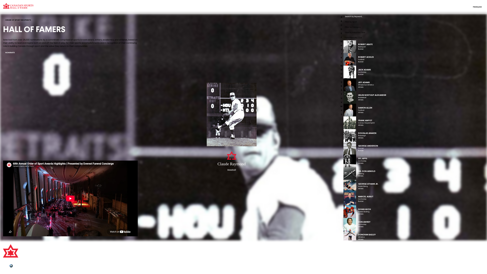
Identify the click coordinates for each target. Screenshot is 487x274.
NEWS (126, 258)
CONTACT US (129, 251)
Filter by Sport (351, 22)
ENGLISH (464, 7)
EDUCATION (240, 5)
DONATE (127, 262)
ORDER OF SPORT (113, 9)
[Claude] (231, 115)
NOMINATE (10, 53)
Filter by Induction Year (355, 32)
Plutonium (18, 266)
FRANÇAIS (477, 7)
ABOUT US (128, 247)
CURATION (110, 5)
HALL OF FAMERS (242, 9)
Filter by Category (353, 27)
